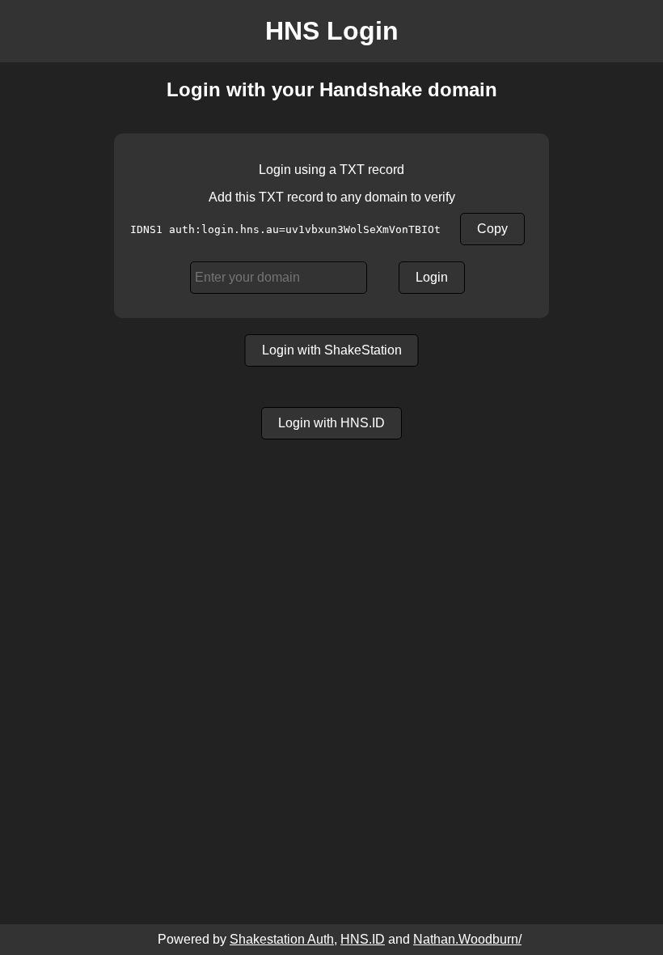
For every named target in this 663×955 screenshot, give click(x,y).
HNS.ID (362, 939)
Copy (492, 229)
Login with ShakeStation (332, 350)
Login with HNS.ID (331, 423)
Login (432, 277)
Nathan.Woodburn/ (467, 939)
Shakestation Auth (282, 939)
